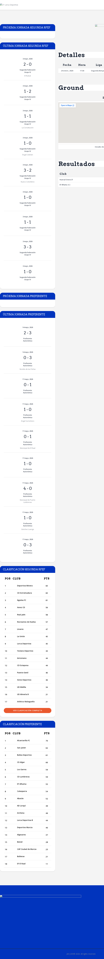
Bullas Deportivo (24, 755)
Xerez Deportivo (24, 680)
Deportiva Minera (25, 585)
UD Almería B (23, 694)
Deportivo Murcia (24, 827)
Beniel (19, 842)
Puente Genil (22, 672)
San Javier (21, 747)
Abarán (20, 798)
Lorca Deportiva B (25, 820)
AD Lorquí (21, 805)
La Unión (21, 636)
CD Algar (21, 762)
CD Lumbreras (23, 776)
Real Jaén (21, 614)
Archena (20, 813)
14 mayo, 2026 (27, 327)
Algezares (21, 834)
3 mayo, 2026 (27, 59)
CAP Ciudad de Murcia (26, 849)
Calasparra (22, 791)
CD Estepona (22, 665)
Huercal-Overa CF (66, 179)
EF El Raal (21, 863)
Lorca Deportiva (24, 643)
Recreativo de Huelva (26, 622)
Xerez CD (21, 607)
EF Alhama (21, 784)
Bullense (20, 856)
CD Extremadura (24, 593)
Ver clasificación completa (27, 710)
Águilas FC (21, 600)
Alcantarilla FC (23, 740)
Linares (20, 629)
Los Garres (21, 769)
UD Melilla (21, 687)
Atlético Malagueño (26, 701)
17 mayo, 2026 (27, 379)
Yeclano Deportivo (25, 651)
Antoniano (22, 658)
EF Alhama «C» (65, 185)
